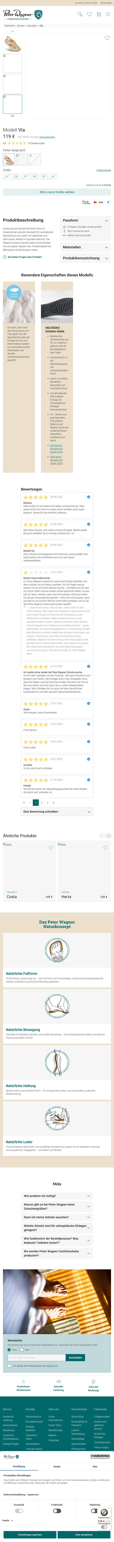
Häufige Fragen (11, 1443)
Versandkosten (47, 137)
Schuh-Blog (77, 1416)
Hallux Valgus (101, 1447)
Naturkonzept (56, 1430)
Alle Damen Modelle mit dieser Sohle (56, 448)
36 (8, 177)
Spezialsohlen (78, 1443)
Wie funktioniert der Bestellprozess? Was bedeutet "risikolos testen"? (51, 1240)
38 (16, 176)
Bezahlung (8, 1430)
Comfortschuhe (102, 1442)
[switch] (104, 1527)
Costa (12, 897)
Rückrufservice (33, 1416)
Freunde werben (34, 1449)
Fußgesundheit (102, 1416)
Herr (27, 1349)
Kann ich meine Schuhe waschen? (46, 1217)
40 (34, 176)
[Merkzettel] (89, 14)
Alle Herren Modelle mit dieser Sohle (56, 460)
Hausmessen (32, 1443)
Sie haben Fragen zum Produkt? (25, 257)
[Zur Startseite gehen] (22, 15)
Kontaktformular (34, 1421)
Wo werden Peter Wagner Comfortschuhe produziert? (51, 1253)
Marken (52, 1435)
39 (26, 177)
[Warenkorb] (99, 14)
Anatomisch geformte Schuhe (100, 1425)
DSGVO (50, 1365)
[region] (57, 76)
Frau (14, 1349)
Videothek (54, 1440)
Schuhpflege (77, 1438)
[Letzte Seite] (54, 802)
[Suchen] (80, 14)
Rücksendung (10, 1425)
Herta (66, 897)
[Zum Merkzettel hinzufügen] (107, 37)
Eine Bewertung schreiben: (41, 811)
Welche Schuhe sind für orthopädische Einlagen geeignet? (55, 1228)
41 (43, 176)
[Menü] (108, 14)
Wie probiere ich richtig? (40, 1196)
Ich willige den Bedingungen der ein (35, 1365)
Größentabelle (103, 170)
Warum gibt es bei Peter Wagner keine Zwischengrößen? (49, 1206)
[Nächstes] (12, 115)
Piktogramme (78, 1449)
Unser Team (55, 1425)
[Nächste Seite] (48, 802)
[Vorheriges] (12, 31)
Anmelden (75, 1357)
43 (54, 177)
